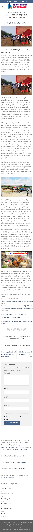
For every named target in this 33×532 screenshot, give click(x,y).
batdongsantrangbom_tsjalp (16, 23)
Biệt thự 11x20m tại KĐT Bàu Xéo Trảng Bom (25, 354)
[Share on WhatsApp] (8, 329)
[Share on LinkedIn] (24, 329)
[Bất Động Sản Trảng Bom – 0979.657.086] (17, 6)
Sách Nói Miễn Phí (19, 468)
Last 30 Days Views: (7, 504)
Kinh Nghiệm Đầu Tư (13, 12)
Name (6, 388)
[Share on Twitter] (14, 329)
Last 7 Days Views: (7, 499)
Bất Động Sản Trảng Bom (15, 445)
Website (6, 405)
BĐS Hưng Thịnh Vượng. (19, 449)
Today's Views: (6, 489)
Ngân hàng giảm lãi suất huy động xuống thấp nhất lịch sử (8, 354)
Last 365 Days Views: (8, 509)
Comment (7, 373)
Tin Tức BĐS (22, 12)
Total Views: (5, 514)
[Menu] (2, 6)
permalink (21, 338)
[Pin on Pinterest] (21, 329)
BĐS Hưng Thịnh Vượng (18, 462)
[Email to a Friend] (18, 329)
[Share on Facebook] (11, 329)
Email (6, 397)
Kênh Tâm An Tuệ (18, 456)
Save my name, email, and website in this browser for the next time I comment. (16, 416)
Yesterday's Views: (7, 494)
